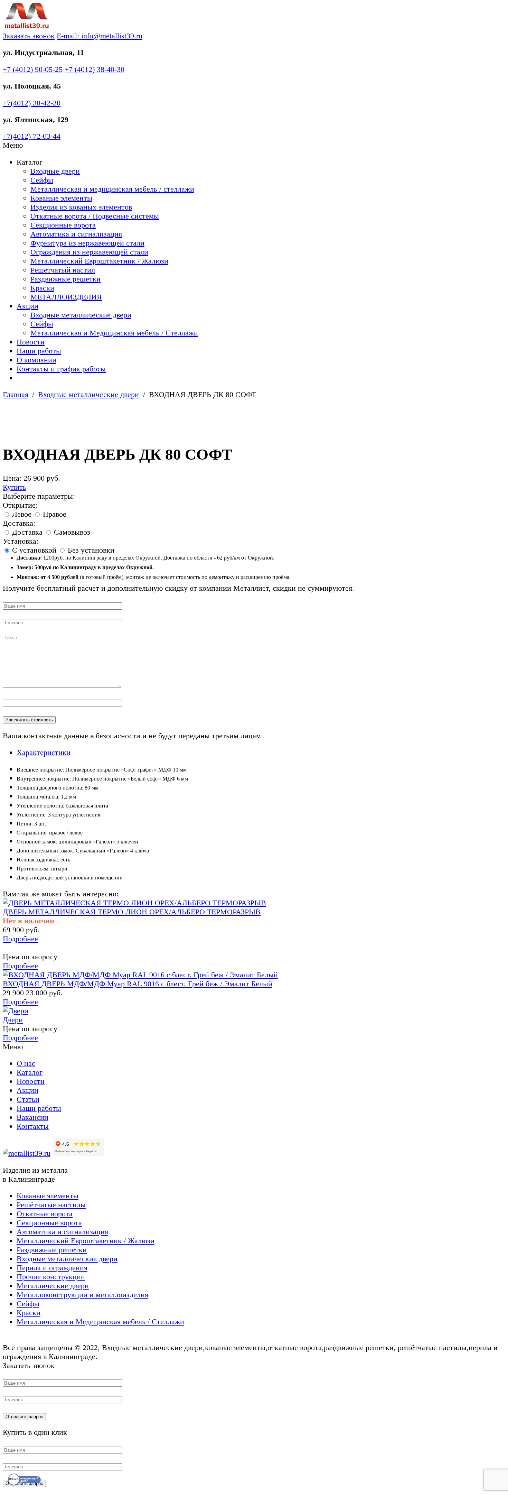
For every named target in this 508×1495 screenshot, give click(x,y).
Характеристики (43, 752)
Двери (13, 1019)
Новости (31, 342)
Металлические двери (53, 1285)
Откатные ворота (45, 1213)
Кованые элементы (61, 198)
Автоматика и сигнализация (76, 234)
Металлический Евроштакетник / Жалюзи (99, 261)
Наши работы (39, 351)
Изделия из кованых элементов (81, 207)
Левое (22, 514)
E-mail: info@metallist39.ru (99, 35)
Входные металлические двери (80, 315)
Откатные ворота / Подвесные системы (94, 216)
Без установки (90, 550)
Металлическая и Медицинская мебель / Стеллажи (114, 333)
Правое (53, 514)
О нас (26, 1063)
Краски (42, 288)
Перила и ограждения (52, 1267)
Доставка (27, 532)
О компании (36, 360)
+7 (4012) (33, 69)
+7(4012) (31, 103)
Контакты (33, 1126)
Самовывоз (71, 532)
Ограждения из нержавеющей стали (89, 252)
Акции (27, 306)
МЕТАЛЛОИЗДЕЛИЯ (66, 297)
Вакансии (32, 1117)
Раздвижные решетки (65, 279)
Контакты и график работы (61, 368)
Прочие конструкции (51, 1276)
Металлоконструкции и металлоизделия (82, 1294)
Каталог (30, 1072)
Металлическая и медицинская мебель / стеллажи (112, 189)
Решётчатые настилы (51, 1204)
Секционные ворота (63, 225)
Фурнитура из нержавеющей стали (87, 243)
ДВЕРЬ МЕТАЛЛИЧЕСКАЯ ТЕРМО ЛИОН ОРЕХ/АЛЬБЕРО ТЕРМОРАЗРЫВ (132, 911)
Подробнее (20, 938)
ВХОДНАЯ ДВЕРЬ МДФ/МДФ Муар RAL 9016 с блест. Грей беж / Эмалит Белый (137, 983)
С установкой (34, 550)
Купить (14, 487)
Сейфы (41, 180)
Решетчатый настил (62, 270)
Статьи (28, 1099)
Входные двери (55, 171)
